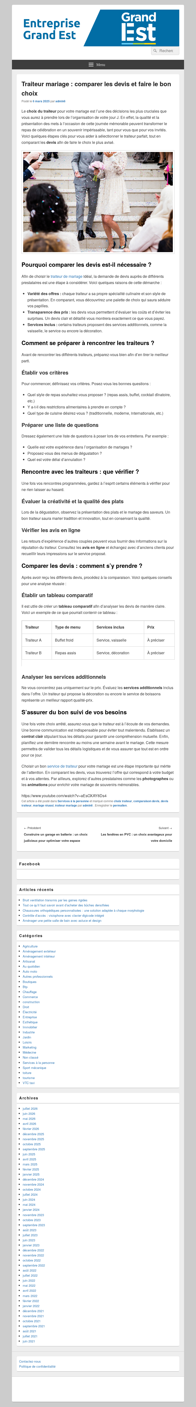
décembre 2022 (33, 1250)
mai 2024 (29, 1204)
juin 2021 (29, 1341)
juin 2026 (29, 1113)
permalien (120, 805)
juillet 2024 (30, 1194)
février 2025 (31, 1169)
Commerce (30, 997)
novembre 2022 (33, 1255)
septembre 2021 (34, 1326)
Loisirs (27, 1042)
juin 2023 (29, 1240)
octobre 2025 (32, 1144)
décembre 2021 (33, 1311)
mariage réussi (43, 805)
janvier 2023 (31, 1245)
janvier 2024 (31, 1209)
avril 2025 (29, 1159)
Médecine (29, 1052)
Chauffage (30, 991)
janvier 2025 (31, 1174)
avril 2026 (29, 1123)
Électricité (30, 1012)
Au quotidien (31, 966)
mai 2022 (29, 1285)
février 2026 (31, 1128)
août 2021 (29, 1331)
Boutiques (30, 981)
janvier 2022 (31, 1306)
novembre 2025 (33, 1139)
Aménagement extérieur (39, 951)
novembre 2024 (33, 1184)
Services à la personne (73, 801)
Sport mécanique (34, 1067)
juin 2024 (29, 1199)
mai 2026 (29, 1118)
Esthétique (30, 1022)
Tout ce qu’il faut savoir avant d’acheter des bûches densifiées (66, 905)
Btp (25, 986)
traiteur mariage (66, 805)
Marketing (29, 1047)
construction (31, 1002)
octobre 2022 (32, 1260)
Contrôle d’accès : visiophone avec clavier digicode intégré (63, 915)
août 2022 (29, 1270)
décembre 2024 (33, 1179)
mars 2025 (30, 1164)
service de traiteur (62, 766)
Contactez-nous (30, 1361)
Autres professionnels (38, 976)
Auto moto (30, 971)
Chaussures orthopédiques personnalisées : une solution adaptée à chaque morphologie (83, 910)
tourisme (29, 1077)
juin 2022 (29, 1280)
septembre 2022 (34, 1265)
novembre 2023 (33, 1215)
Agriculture (30, 946)
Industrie (29, 1032)
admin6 (60, 101)
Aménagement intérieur (39, 956)
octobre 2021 (32, 1321)
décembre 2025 (33, 1134)
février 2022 (31, 1300)
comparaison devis (146, 801)
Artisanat (29, 961)
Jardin (27, 1037)
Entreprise (30, 1017)
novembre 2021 (33, 1316)
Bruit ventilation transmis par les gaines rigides (55, 900)
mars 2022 (30, 1295)
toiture (27, 1072)
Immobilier (30, 1027)
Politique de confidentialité (37, 1366)
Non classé (30, 1057)
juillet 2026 (30, 1108)
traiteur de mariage (66, 276)
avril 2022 (29, 1290)
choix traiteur (123, 801)
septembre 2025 (34, 1149)
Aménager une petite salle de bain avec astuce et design (62, 920)
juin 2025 (29, 1154)
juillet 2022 (30, 1275)
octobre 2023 (32, 1220)
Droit (26, 1007)
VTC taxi (29, 1082)
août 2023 (29, 1230)
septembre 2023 (34, 1225)
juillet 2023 (30, 1235)
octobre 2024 (32, 1189)
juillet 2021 (30, 1336)
